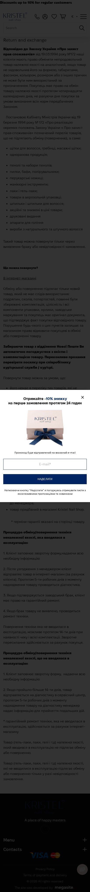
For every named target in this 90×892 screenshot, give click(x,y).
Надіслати (45, 479)
